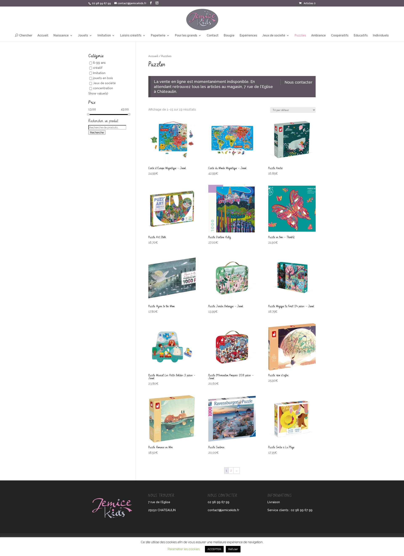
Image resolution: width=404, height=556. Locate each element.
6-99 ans (99, 62)
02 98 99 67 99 (101, 3)
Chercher (25, 35)
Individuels (381, 35)
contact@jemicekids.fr (223, 510)
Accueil (42, 35)
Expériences (248, 35)
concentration (103, 88)
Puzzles (300, 35)
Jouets (83, 35)
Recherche (97, 132)
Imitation (104, 35)
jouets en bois (103, 78)
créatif (97, 68)
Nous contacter (298, 82)
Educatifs (361, 35)
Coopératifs (339, 35)
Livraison (273, 502)
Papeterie (158, 35)
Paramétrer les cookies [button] (184, 549)
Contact (212, 35)
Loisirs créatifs (130, 35)
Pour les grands (186, 35)
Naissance (61, 35)
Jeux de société (273, 35)
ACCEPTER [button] (214, 549)
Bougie (229, 35)
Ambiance (318, 35)
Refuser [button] (233, 549)
